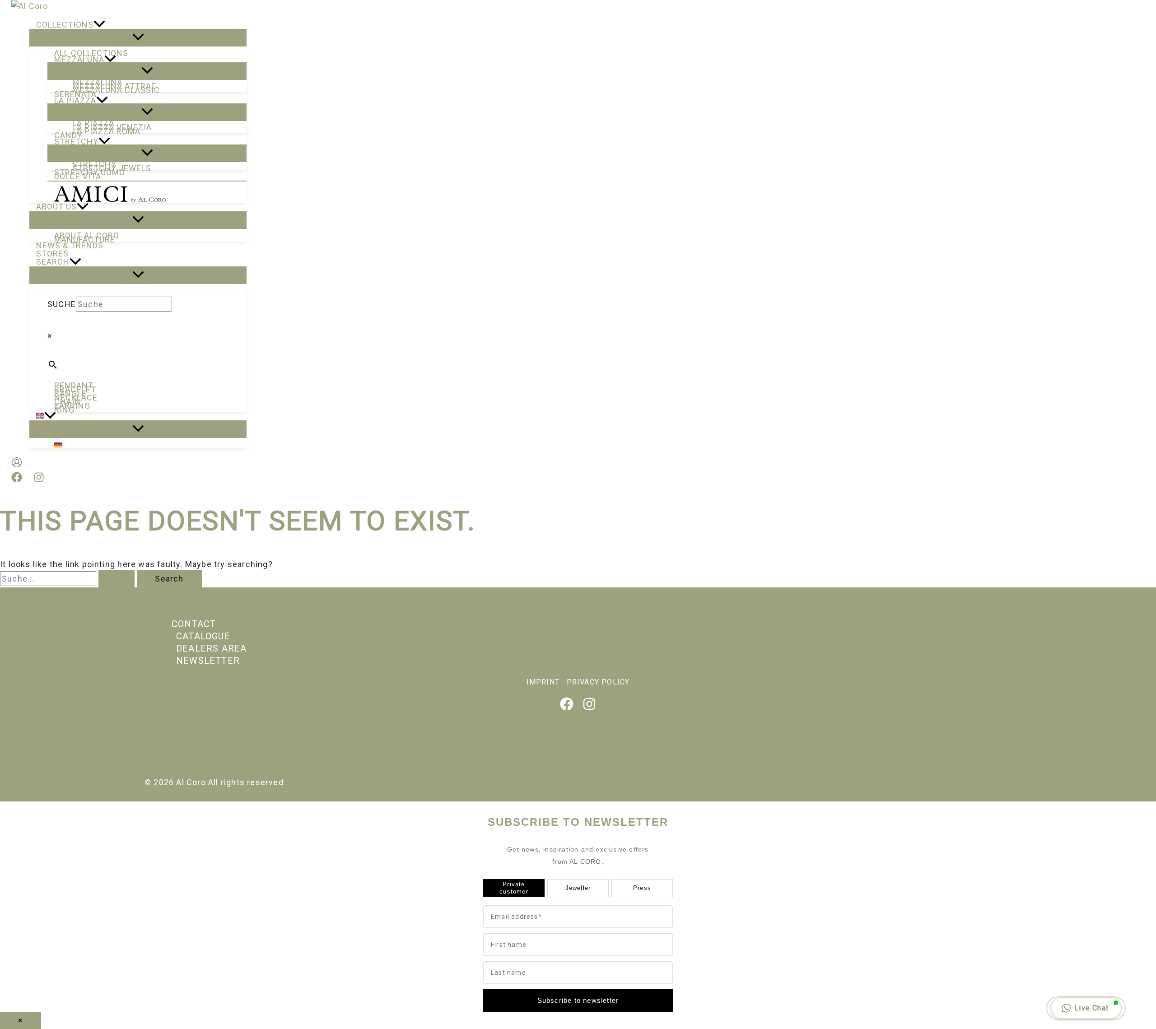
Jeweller (578, 888)
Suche (61, 304)
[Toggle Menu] (138, 38)
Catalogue (203, 636)
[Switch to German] (147, 445)
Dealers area (211, 648)
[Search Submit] (116, 578)
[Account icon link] (16, 464)
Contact (194, 624)
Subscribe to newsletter (578, 1000)
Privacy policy (598, 682)
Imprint (543, 682)
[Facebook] (16, 479)
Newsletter (208, 660)
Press (642, 888)
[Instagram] (38, 479)
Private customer (513, 888)
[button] (99, 24)
